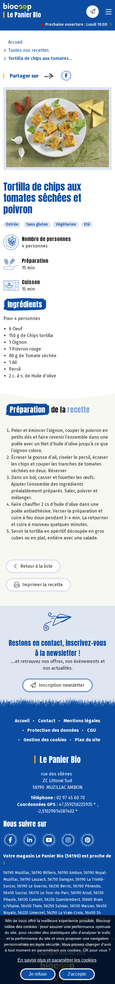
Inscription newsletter (62, 685)
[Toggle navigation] (109, 13)
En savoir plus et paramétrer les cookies (57, 960)
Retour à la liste (36, 566)
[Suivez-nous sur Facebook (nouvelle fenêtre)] (10, 840)
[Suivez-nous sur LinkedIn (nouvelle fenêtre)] (30, 840)
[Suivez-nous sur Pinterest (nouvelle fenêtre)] (87, 840)
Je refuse (38, 974)
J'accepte (77, 974)
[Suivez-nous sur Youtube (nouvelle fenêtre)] (49, 840)
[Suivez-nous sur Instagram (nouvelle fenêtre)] (68, 840)
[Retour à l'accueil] (17, 7)
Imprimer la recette (42, 584)
